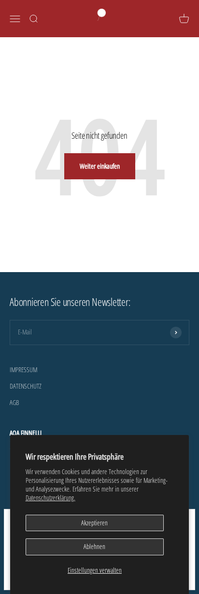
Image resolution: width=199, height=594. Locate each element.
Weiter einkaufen (100, 166)
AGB (14, 402)
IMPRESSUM (23, 369)
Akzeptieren (94, 522)
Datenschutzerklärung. (50, 497)
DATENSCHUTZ (26, 386)
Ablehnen (94, 546)
